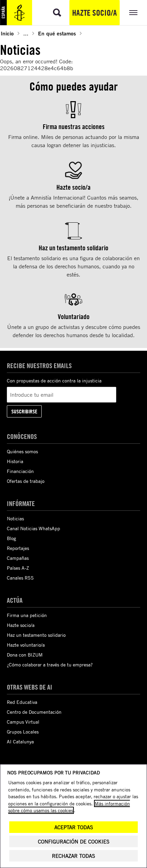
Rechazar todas (73, 856)
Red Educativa (22, 702)
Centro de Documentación (34, 712)
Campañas (18, 558)
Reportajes (18, 548)
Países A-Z (18, 568)
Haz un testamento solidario (36, 635)
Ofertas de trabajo (25, 481)
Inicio (7, 33)
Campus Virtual (23, 722)
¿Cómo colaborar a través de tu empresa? (50, 664)
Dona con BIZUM (25, 655)
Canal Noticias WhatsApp (33, 528)
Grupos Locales (23, 732)
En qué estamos (57, 33)
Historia (15, 461)
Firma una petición (27, 615)
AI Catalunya (20, 741)
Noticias (15, 518)
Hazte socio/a (94, 12)
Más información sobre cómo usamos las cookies (69, 807)
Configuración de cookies (73, 841)
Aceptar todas (73, 827)
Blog (11, 538)
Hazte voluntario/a (26, 645)
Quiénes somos (22, 451)
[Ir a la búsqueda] (57, 12)
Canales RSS (20, 578)
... (25, 33)
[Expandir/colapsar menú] (133, 12)
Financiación (20, 471)
